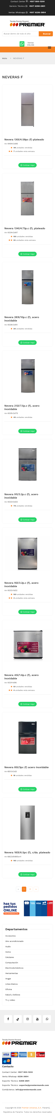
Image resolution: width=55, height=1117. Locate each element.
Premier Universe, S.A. (32, 1108)
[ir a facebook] (8, 1019)
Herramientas (11, 973)
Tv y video (10, 1000)
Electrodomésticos (14, 968)
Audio (8, 946)
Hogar (8, 978)
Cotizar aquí (28, 165)
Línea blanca (11, 984)
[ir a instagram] (27, 1019)
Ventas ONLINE (30, 44)
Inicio (4, 58)
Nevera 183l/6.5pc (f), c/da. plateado (27, 852)
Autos (8, 952)
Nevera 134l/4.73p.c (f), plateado (24, 228)
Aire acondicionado (14, 941)
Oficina (8, 989)
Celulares (9, 957)
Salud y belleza (12, 995)
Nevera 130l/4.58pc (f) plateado (24, 139)
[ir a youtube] (37, 1019)
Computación (11, 962)
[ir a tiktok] (18, 1019)
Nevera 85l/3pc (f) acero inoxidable (26, 767)
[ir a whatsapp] (47, 1019)
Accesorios (10, 936)
